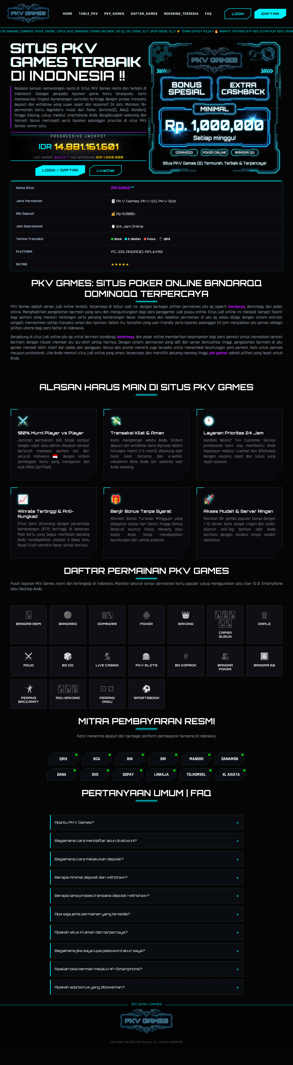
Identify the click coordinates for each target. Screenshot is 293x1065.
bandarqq (236, 306)
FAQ (208, 13)
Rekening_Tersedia (181, 13)
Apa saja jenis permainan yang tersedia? (92, 914)
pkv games (218, 353)
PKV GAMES (120, 188)
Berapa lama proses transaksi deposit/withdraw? (102, 895)
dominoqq (125, 337)
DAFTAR (270, 14)
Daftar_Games (144, 13)
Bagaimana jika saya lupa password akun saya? (100, 951)
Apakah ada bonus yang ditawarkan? (90, 987)
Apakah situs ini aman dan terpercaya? (91, 932)
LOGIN (238, 14)
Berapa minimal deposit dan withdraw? (91, 877)
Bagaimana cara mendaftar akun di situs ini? (96, 840)
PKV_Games (114, 13)
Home (67, 13)
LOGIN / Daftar (60, 170)
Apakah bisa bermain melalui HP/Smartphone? (98, 969)
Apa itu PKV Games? (74, 822)
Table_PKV (88, 13)
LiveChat (106, 170)
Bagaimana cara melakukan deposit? (89, 859)
